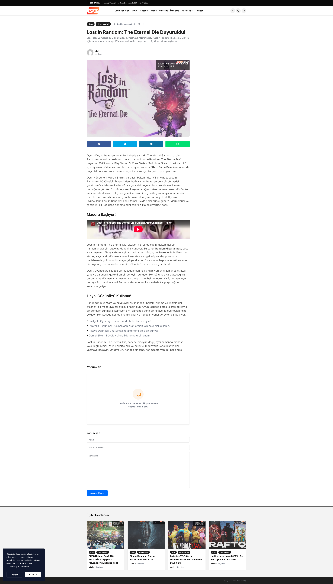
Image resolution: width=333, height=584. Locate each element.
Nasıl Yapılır (187, 10)
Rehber (199, 10)
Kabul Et (33, 575)
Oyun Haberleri (122, 10)
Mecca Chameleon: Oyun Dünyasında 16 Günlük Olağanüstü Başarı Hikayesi (126, 3)
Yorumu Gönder (97, 493)
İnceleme (174, 10)
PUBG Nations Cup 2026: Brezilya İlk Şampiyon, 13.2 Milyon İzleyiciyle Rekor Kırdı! (103, 559)
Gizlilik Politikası (25, 563)
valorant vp (241, 580)
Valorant (163, 10)
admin (97, 51)
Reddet (15, 575)
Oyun (134, 10)
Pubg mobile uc (230, 580)
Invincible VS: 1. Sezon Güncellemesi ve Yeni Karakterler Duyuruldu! (186, 559)
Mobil (154, 10)
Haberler (144, 10)
